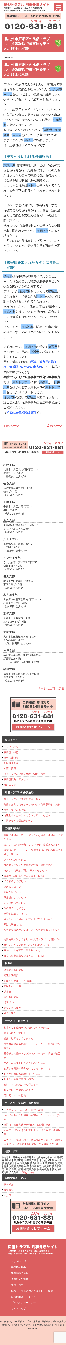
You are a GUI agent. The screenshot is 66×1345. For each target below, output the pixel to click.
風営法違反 (10, 1013)
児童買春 (9, 991)
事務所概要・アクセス (16, 779)
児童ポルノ (10, 1002)
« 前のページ (10, 425)
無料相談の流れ (19, 1273)
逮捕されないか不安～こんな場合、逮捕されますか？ (33, 844)
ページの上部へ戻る (50, 688)
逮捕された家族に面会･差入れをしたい (25, 870)
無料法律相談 (11, 757)
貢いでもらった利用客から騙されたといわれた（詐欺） (32, 1117)
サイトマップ (18, 1308)
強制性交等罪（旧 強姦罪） (19, 980)
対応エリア (10, 784)
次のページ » (55, 425)
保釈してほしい (12, 886)
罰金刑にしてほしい (15, 902)
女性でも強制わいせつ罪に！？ (21, 1084)
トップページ (11, 746)
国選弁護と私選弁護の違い (18, 820)
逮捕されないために (15, 859)
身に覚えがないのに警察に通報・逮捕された (28, 865)
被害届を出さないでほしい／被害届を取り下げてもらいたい (33, 932)
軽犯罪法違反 (11, 975)
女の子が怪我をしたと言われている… (25, 1063)
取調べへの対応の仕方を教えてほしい (25, 875)
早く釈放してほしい (15, 881)
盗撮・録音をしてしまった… (20, 1038)
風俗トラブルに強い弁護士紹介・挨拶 (25, 773)
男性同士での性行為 (15, 1095)
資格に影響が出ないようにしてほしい (25, 955)
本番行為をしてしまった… (18, 1033)
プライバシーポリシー (23, 1302)
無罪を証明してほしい (16, 913)
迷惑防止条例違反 (13, 970)
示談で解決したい (13, 924)
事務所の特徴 (11, 752)
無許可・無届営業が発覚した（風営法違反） (28, 1124)
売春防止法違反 (12, 1007)
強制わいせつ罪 (12, 986)
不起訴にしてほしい (15, 897)
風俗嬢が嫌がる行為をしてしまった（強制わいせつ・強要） (33, 1046)
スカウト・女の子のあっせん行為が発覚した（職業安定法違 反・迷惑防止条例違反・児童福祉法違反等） (33, 1142)
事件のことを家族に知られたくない (23, 950)
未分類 (7, 1195)
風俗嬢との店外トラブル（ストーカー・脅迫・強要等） (32, 1055)
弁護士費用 (10, 768)
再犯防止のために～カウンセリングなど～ (27, 815)
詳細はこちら (27, 1172)
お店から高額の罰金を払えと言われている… (28, 1068)
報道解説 (9, 1189)
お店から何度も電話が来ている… (22, 1073)
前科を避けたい (12, 892)
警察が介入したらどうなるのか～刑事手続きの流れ (32, 804)
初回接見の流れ (12, 763)
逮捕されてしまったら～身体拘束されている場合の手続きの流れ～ (33, 852)
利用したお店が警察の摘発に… (21, 1079)
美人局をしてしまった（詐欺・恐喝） (25, 1109)
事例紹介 (9, 1184)
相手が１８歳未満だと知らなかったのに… (27, 1027)
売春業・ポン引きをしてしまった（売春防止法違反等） (32, 1132)
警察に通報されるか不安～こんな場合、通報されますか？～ (33, 837)
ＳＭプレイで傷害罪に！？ (18, 1090)
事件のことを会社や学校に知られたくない (27, 944)
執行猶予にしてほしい (16, 908)
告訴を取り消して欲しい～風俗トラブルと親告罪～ (32, 939)
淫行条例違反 (11, 997)
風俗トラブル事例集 (15, 809)
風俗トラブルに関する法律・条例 (22, 799)
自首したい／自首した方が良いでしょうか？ (28, 919)
